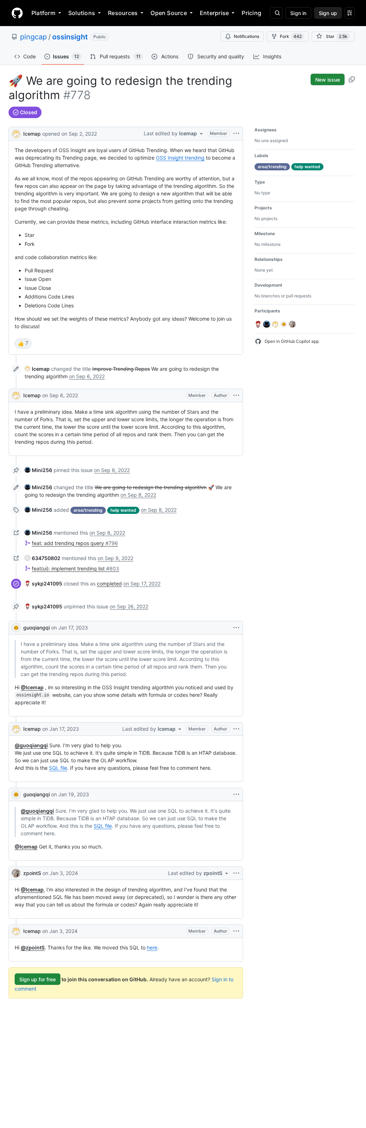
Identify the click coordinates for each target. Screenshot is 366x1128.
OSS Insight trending (180, 158)
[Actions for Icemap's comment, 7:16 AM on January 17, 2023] (236, 729)
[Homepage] (17, 13)
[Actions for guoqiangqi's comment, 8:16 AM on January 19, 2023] (236, 794)
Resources (123, 12)
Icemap (32, 134)
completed (109, 583)
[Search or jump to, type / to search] (276, 13)
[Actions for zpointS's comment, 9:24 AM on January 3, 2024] (236, 873)
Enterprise (214, 12)
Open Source (168, 12)
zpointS (32, 873)
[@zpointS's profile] (16, 873)
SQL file (58, 768)
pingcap (33, 37)
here (152, 947)
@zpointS (33, 947)
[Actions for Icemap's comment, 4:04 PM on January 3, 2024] (236, 931)
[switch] (23, 344)
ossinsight (70, 37)
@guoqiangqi (31, 745)
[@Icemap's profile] (16, 133)
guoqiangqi (36, 627)
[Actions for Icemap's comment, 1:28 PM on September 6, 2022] (236, 395)
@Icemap (32, 687)
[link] (37, 369)
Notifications (246, 36)
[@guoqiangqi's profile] (16, 627)
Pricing (251, 12)
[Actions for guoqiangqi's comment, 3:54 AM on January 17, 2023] (236, 628)
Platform (43, 12)
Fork (291, 36)
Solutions (81, 12)
